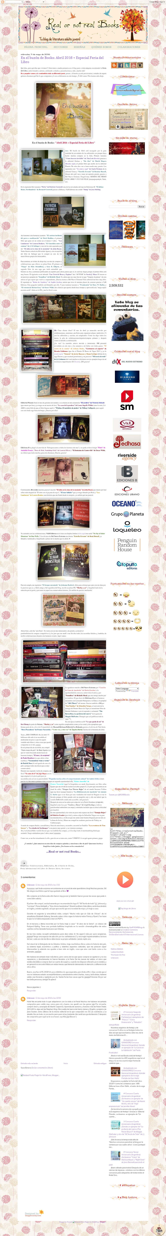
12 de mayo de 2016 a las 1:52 (47, 885)
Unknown (31, 885)
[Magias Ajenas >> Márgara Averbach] (125, 239)
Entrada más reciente (29, 1063)
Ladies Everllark (117, 952)
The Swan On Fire (118, 955)
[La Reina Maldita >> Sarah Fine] (139, 239)
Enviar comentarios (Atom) (42, 1068)
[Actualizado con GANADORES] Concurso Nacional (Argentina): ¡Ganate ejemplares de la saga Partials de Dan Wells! (133, 1073)
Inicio (66, 1063)
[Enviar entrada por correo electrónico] (23, 863)
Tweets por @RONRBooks (119, 795)
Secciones (61, 47)
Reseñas (79, 47)
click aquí (81, 533)
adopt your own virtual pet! (125, 901)
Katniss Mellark (117, 949)
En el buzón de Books (64, 866)
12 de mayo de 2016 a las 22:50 (48, 998)
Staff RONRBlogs (136, 927)
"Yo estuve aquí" (82, 169)
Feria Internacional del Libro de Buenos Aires (40, 868)
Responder (31, 991)
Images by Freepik (65, 1222)
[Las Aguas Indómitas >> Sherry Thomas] (112, 239)
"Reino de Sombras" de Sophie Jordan (47, 282)
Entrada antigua (100, 1063)
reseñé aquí (58, 354)
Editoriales (49, 866)
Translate (135, 691)
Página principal (36, 47)
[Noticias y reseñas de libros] (127, 908)
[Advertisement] (128, 176)
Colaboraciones (128, 47)
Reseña (96, 158)
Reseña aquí (70, 163)
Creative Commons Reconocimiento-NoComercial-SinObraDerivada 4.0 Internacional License (126, 932)
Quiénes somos (101, 47)
